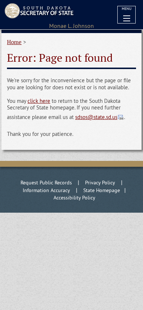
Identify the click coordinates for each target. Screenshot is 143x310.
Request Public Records (46, 182)
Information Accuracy (46, 190)
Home (14, 42)
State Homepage (101, 190)
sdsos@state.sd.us (96, 117)
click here (38, 100)
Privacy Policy (100, 182)
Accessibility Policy (74, 197)
